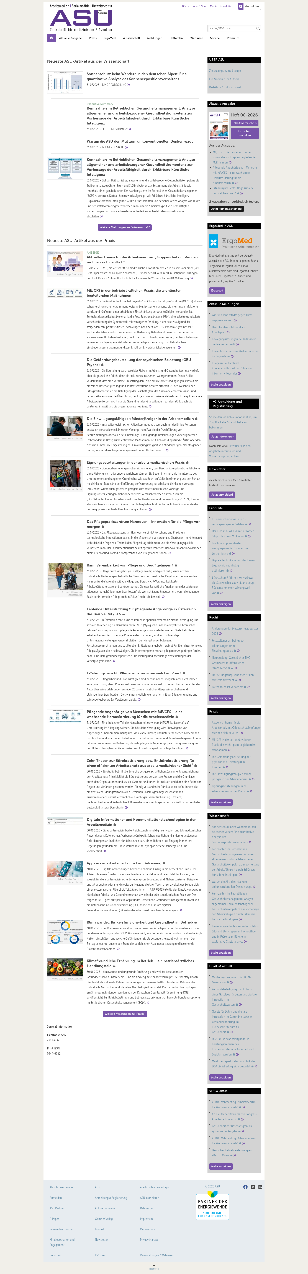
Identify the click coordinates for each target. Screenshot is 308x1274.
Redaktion (55, 1255)
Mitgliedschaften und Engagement (62, 1242)
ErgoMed (110, 38)
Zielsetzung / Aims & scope (225, 70)
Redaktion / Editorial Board (225, 87)
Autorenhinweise (105, 1208)
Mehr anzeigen (221, 384)
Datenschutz (147, 1208)
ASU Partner (57, 1208)
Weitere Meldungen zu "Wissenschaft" (125, 227)
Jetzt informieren (222, 436)
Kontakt (99, 1229)
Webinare (196, 38)
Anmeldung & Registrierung (111, 1198)
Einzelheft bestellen (244, 133)
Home (51, 38)
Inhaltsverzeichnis (244, 122)
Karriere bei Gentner (61, 1229)
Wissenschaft (131, 38)
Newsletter (226, 6)
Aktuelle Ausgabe (70, 38)
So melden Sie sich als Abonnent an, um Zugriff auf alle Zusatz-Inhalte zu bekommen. (233, 422)
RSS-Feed (100, 1255)
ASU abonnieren (149, 1198)
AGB (97, 1187)
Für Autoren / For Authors (224, 79)
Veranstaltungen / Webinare (156, 1255)
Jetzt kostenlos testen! (226, 208)
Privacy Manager (149, 1239)
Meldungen (154, 38)
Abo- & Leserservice (61, 1187)
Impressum (146, 1219)
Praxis (93, 38)
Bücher (186, 6)
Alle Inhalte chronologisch (155, 1187)
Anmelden (56, 1198)
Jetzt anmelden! (222, 494)
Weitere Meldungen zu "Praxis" (125, 1013)
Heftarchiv (176, 38)
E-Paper (54, 1219)
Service (215, 38)
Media (213, 6)
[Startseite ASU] (156, 18)
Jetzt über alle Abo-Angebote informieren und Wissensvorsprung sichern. (230, 451)
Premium (233, 38)
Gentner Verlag (104, 1219)
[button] (155, 38)
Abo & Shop (200, 6)
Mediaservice (147, 1229)
